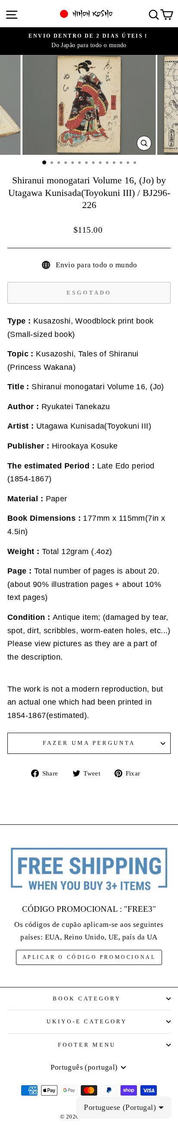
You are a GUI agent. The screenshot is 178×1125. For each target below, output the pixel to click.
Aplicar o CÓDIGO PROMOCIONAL (89, 957)
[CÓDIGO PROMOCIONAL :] (89, 869)
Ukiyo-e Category (87, 1021)
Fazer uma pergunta (89, 743)
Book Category (87, 998)
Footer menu (87, 1045)
